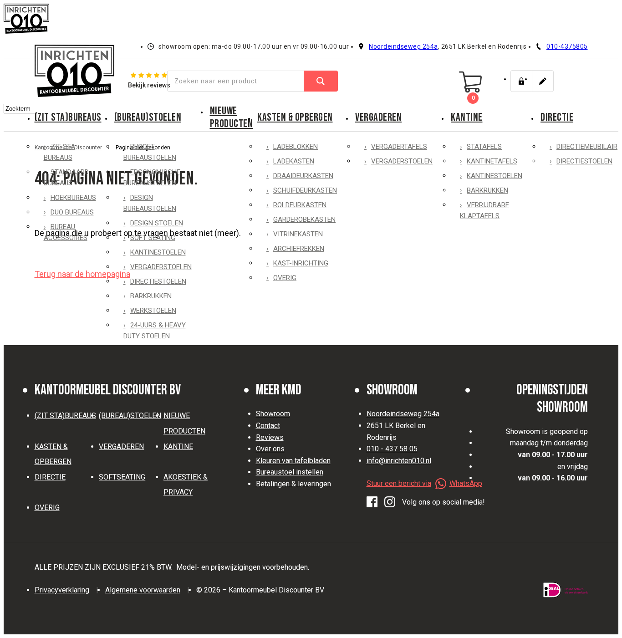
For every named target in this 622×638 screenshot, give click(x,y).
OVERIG (284, 278)
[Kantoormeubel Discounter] (74, 70)
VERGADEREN (378, 117)
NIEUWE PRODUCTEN (231, 117)
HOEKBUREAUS (73, 198)
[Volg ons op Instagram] (389, 502)
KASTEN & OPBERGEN (295, 117)
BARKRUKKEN (151, 296)
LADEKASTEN (293, 161)
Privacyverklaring (62, 590)
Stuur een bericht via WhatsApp (424, 483)
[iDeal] (565, 590)
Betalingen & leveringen (293, 484)
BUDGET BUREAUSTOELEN (149, 152)
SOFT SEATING (152, 238)
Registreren (542, 81)
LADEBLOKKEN (295, 147)
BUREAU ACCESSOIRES (65, 232)
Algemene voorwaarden (142, 590)
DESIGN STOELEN (156, 223)
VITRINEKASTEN (298, 234)
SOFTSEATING (122, 477)
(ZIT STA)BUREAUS (68, 117)
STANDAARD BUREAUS (66, 177)
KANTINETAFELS (492, 161)
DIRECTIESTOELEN (158, 281)
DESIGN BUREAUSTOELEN (149, 203)
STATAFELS (484, 147)
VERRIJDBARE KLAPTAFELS (484, 210)
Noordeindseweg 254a (403, 46)
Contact (268, 425)
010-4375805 (567, 46)
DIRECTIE (50, 477)
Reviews (270, 437)
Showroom (273, 413)
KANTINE (467, 117)
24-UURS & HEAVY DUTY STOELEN (154, 330)
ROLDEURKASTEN (299, 205)
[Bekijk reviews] (149, 80)
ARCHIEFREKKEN (298, 249)
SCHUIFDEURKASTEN (305, 190)
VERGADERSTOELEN (161, 267)
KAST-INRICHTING (300, 263)
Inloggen (521, 81)
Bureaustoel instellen (289, 472)
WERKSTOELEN (153, 310)
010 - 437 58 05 (392, 448)
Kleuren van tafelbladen (293, 460)
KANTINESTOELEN (158, 252)
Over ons (270, 448)
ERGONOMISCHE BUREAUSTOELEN (151, 177)
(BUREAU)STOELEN (148, 117)
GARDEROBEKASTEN (304, 219)
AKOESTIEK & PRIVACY (185, 485)
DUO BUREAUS (72, 212)
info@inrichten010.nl (399, 460)
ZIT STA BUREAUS (59, 152)
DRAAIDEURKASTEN (303, 176)
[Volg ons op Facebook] (372, 502)
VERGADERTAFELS (399, 147)
